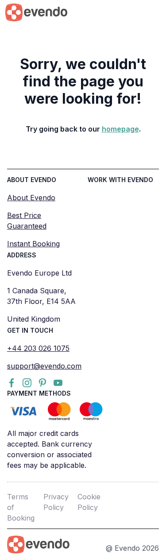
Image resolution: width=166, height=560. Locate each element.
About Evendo (31, 197)
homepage (120, 128)
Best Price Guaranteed (26, 220)
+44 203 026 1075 (38, 348)
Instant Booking (33, 243)
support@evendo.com (44, 366)
